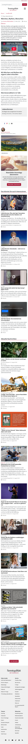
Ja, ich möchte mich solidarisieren (12, 391)
